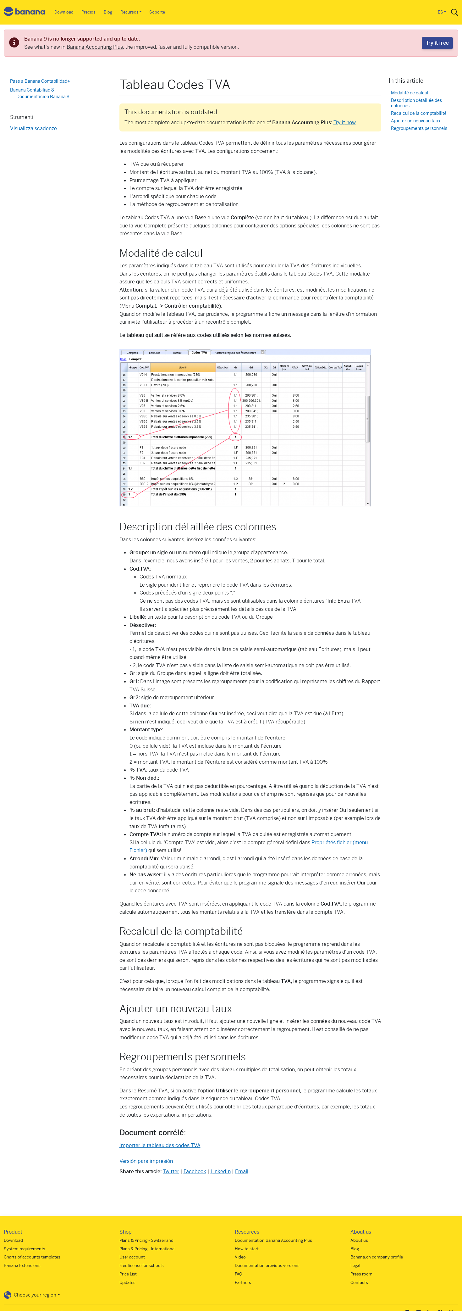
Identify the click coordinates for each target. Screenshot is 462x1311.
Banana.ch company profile (376, 1257)
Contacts (359, 1282)
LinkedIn (221, 1171)
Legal (355, 1265)
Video (240, 1257)
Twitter (171, 1171)
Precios (88, 12)
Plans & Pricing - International (147, 1249)
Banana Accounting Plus (95, 47)
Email (241, 1171)
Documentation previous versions (267, 1265)
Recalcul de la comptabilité (419, 113)
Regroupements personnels (419, 128)
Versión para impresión (146, 1161)
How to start (247, 1249)
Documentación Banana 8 (42, 96)
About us (359, 1240)
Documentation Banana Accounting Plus (273, 1240)
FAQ (238, 1274)
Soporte (157, 12)
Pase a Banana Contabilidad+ (40, 81)
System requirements (24, 1249)
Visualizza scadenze (33, 128)
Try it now (344, 122)
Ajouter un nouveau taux (415, 120)
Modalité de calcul (409, 92)
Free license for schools (141, 1265)
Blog (108, 12)
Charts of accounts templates (32, 1257)
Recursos (129, 12)
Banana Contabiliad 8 (32, 89)
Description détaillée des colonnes (416, 103)
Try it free (437, 43)
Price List (128, 1274)
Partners (243, 1282)
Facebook (195, 1171)
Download (64, 12)
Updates (127, 1282)
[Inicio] (24, 12)
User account (132, 1257)
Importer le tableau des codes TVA (160, 1145)
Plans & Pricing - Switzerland (146, 1240)
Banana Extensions (22, 1265)
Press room (361, 1274)
